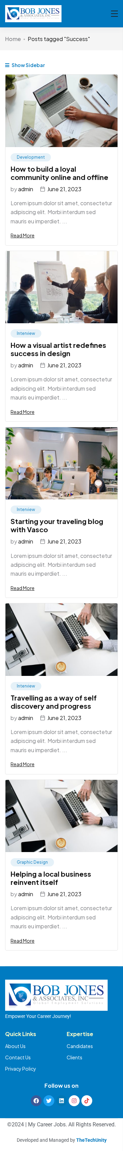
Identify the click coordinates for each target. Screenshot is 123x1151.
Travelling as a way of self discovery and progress (54, 701)
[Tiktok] (86, 1100)
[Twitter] (48, 1100)
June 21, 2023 (64, 189)
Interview (26, 333)
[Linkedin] (61, 1100)
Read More (23, 235)
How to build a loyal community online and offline (59, 173)
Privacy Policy (20, 1068)
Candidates (80, 1046)
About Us (15, 1046)
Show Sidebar (28, 65)
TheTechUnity (91, 1140)
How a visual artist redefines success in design (58, 349)
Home (13, 38)
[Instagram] (74, 1100)
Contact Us (18, 1057)
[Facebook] (36, 1100)
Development (31, 157)
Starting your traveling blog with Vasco (57, 525)
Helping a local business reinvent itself (51, 877)
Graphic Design (32, 862)
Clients (74, 1057)
